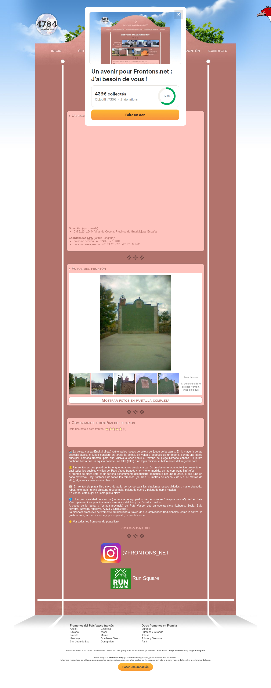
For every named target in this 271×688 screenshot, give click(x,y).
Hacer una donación (135, 667)
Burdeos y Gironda (152, 632)
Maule (104, 635)
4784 (46, 24)
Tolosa (145, 635)
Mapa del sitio (113, 650)
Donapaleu (107, 641)
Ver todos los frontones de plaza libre (96, 521)
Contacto (216, 51)
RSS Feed (162, 650)
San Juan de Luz (79, 641)
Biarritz (74, 635)
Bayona (74, 632)
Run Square (145, 578)
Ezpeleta (106, 628)
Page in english (197, 650)
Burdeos (146, 628)
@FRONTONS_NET (145, 553)
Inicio (56, 51)
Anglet (73, 628)
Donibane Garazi (110, 638)
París (145, 641)
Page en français (178, 650)
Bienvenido (99, 650)
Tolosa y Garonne (152, 638)
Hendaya (75, 638)
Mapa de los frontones (133, 650)
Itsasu (104, 632)
